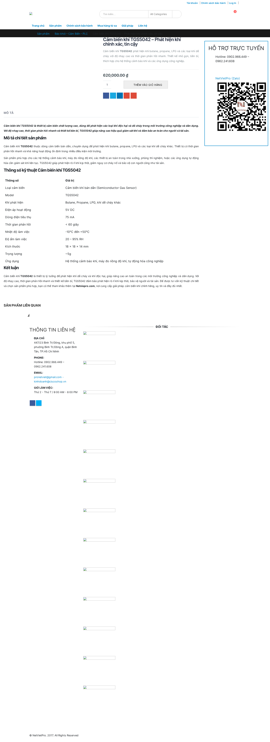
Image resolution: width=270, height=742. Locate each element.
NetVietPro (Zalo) (227, 78)
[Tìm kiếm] (176, 14)
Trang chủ (38, 25)
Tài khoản (192, 3)
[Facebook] (30, 3)
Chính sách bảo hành (213, 3)
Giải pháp (127, 25)
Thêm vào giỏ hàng (148, 84)
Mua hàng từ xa (107, 25)
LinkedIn (120, 96)
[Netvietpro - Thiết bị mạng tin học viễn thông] (38, 14)
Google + (127, 96)
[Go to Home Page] (30, 34)
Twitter (113, 96)
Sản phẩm (55, 25)
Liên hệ (142, 25)
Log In (232, 3)
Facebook (106, 96)
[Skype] (35, 3)
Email (134, 96)
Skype (39, 403)
